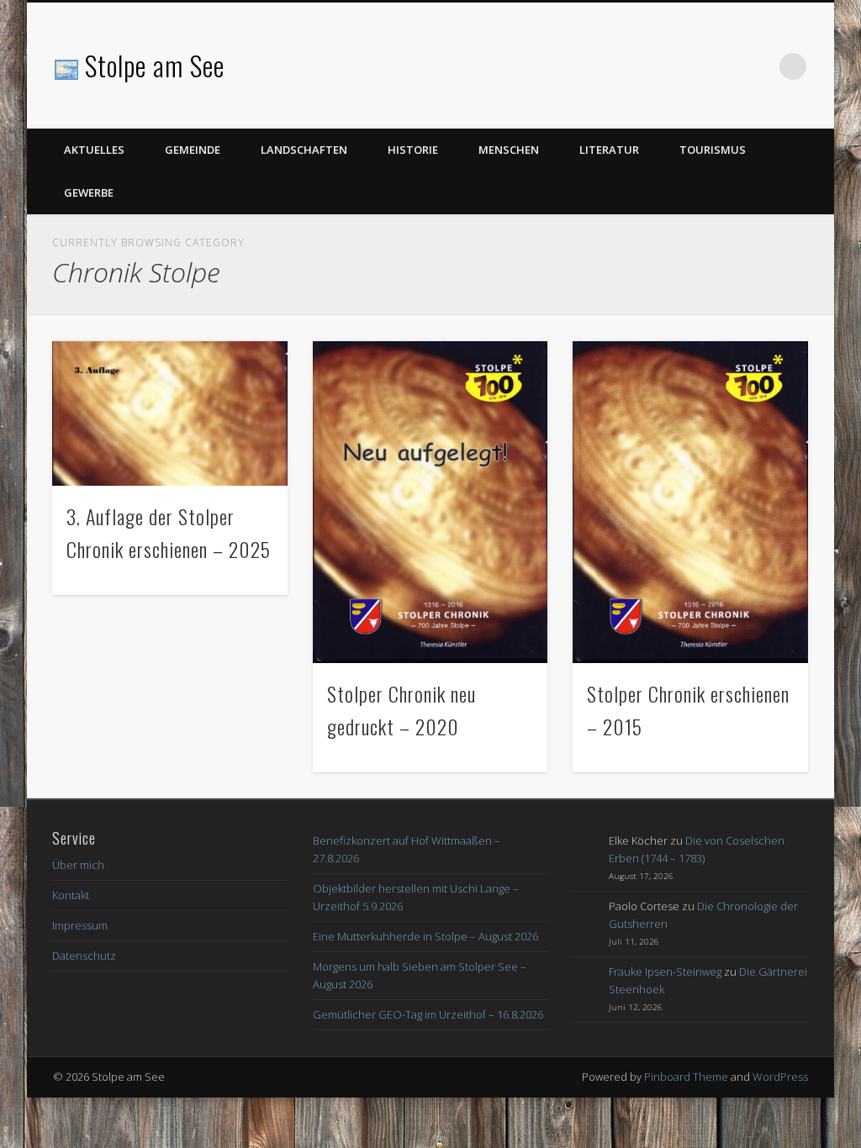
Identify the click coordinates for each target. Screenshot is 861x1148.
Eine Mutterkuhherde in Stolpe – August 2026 (425, 936)
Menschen (508, 149)
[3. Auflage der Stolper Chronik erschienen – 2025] (169, 413)
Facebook (758, 66)
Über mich (78, 864)
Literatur (609, 149)
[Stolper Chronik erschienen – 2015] (690, 502)
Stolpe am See (154, 65)
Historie (413, 149)
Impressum (80, 925)
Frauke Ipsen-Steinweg (665, 971)
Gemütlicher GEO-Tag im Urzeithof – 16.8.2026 (428, 1014)
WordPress (780, 1076)
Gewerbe (89, 192)
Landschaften (304, 149)
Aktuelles (94, 149)
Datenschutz (84, 955)
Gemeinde (192, 149)
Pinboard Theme (686, 1076)
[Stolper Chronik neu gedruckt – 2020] (430, 502)
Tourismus (712, 149)
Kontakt (70, 895)
